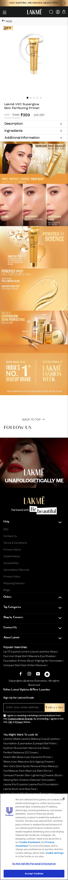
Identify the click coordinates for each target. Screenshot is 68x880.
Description (14, 123)
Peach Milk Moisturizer (16, 757)
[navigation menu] (4, 12)
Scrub (48, 771)
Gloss (53, 651)
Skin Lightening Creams (39, 775)
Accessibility (11, 563)
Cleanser (35, 780)
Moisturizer (10, 761)
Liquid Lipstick (50, 739)
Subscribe (54, 707)
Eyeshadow (25, 743)
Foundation (10, 661)
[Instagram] (29, 674)
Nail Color (21, 665)
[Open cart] (63, 12)
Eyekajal (38, 743)
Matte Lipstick (22, 739)
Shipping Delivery (14, 583)
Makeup (36, 739)
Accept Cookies (34, 873)
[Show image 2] (31, 98)
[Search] (51, 13)
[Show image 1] (27, 98)
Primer (22, 661)
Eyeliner (8, 748)
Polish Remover (37, 665)
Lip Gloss (43, 748)
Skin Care (9, 766)
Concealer (56, 661)
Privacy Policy (11, 576)
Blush (31, 661)
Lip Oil (7, 651)
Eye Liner (9, 656)
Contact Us (10, 536)
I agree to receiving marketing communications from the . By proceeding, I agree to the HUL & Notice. (33, 719)
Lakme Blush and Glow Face (19, 789)
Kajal (19, 656)
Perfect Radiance (13, 752)
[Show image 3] (34, 98)
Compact (9, 665)
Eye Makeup (10, 771)
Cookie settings (54, 853)
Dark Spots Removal (28, 766)
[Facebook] (20, 674)
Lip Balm (38, 771)
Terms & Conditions (15, 543)
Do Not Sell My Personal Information (34, 863)
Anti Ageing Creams (42, 761)
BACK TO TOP (31, 419)
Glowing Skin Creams (16, 780)
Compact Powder (13, 775)
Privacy (19, 722)
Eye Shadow (48, 656)
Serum (33, 748)
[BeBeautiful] (47, 675)
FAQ (5, 529)
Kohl (25, 656)
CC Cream (31, 752)
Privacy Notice (12, 549)
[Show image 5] (41, 98)
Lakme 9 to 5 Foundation (43, 784)
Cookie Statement (29, 842)
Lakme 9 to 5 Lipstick (15, 784)
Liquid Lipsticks (40, 651)
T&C (10, 722)
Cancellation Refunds (16, 570)
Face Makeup (49, 766)
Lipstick (16, 651)
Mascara (34, 656)
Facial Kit (37, 757)
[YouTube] (38, 674)
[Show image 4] (37, 98)
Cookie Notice (11, 556)
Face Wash (25, 771)
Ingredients (14, 130)
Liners (26, 651)
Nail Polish (50, 743)
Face (9, 21)
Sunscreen (21, 748)
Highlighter (42, 661)
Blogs (6, 590)
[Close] (64, 799)
